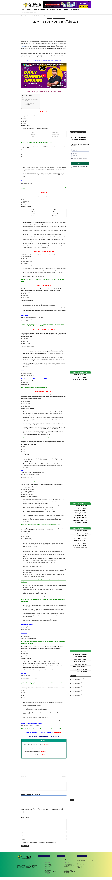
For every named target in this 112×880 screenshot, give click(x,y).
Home (23, 9)
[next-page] (24, 812)
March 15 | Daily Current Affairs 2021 (29, 778)
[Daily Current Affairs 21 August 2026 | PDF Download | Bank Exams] (44, 802)
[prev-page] (22, 812)
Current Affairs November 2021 (80, 669)
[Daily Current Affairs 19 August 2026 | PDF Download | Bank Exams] (40, 872)
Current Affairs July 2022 (80, 537)
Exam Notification (74, 9)
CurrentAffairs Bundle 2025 (29, 12)
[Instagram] (20, 870)
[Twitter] (53, 27)
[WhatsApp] (56, 27)
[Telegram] (59, 27)
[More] (62, 27)
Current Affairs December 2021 (80, 671)
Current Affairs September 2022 (80, 533)
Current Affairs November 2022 (80, 530)
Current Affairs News (56, 18)
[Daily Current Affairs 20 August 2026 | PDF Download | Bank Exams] (59, 802)
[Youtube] (24, 870)
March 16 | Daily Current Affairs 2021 (30, 99)
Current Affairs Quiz (55, 9)
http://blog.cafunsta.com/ (34, 785)
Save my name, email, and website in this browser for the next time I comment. (39, 842)
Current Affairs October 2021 (80, 668)
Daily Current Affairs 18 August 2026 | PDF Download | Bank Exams (79, 695)
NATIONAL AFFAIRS (28, 107)
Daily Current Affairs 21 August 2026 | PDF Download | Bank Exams (79, 683)
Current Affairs (44, 9)
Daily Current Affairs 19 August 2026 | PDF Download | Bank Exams (79, 691)
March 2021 (62, 18)
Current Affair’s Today (33, 9)
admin (51, 24)
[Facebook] (50, 27)
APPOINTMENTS (28, 104)
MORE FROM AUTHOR (36, 794)
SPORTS (26, 100)
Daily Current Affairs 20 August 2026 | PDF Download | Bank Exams (79, 687)
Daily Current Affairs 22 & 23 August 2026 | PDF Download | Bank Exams (80, 679)
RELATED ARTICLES (26, 794)
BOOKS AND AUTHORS (29, 103)
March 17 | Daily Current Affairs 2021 (58, 778)
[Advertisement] (44, 162)
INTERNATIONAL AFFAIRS (30, 105)
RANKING (26, 101)
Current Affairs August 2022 (80, 535)
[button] (89, 9)
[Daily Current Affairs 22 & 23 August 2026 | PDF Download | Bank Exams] (28, 802)
